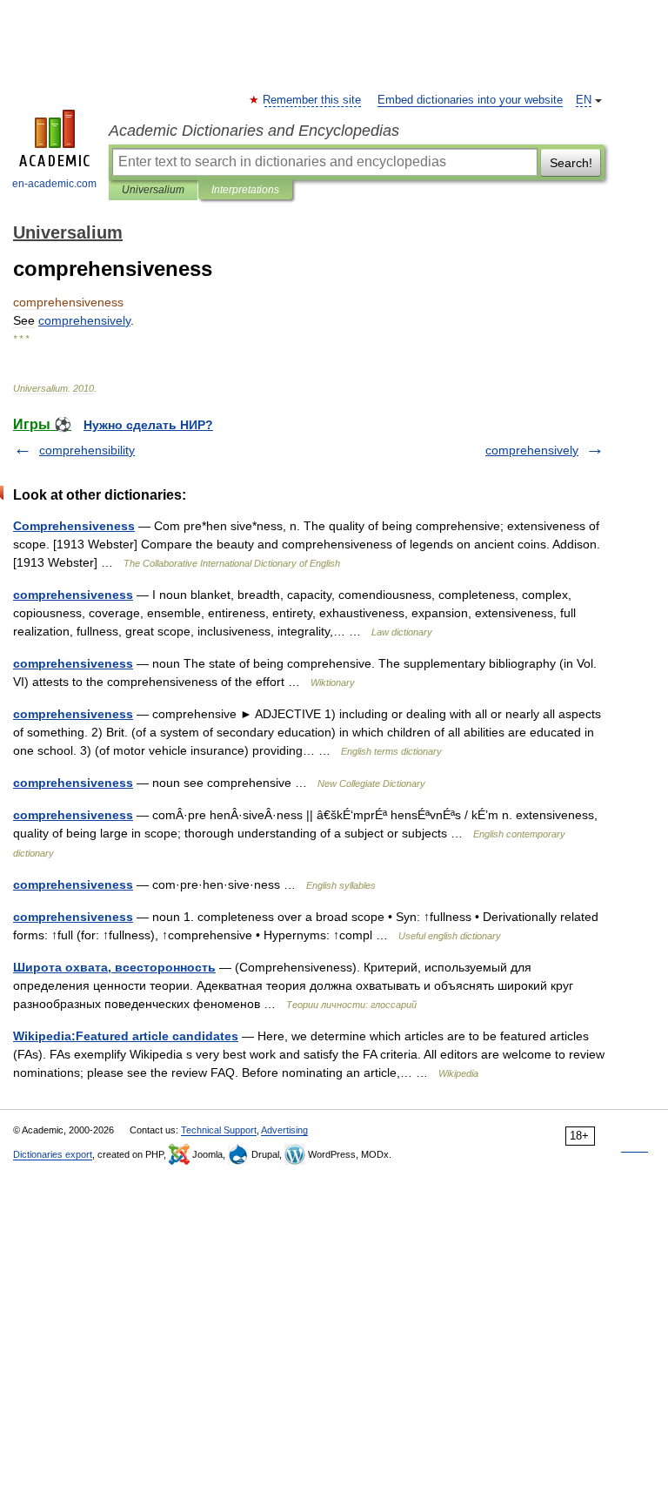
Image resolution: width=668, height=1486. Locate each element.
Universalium (153, 190)
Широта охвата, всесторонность (114, 967)
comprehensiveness (73, 595)
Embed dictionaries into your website (470, 100)
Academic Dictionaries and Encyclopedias (254, 130)
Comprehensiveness (74, 526)
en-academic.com (54, 184)
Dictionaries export (52, 1154)
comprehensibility (87, 450)
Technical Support (219, 1130)
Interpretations (245, 190)
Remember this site (312, 100)
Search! (571, 163)
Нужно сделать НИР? (148, 425)
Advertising (284, 1130)
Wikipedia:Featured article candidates (125, 1036)
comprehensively (531, 450)
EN (583, 100)
